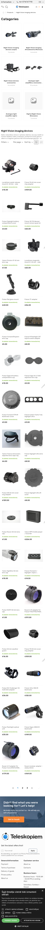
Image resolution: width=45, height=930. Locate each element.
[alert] (22, 909)
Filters (4, 142)
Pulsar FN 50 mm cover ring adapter (33, 650)
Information (6, 2)
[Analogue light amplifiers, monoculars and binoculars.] (34, 67)
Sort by (27, 142)
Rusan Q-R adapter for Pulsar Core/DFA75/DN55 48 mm (11, 768)
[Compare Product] (17, 168)
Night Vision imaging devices (26, 12)
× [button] (42, 891)
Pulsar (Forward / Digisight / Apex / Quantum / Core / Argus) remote (33, 573)
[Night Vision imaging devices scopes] (11, 34)
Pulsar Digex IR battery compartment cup (10, 376)
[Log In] (42, 7)
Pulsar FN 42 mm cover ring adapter (33, 183)
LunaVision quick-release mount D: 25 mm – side (11, 183)
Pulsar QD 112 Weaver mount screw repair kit (32, 222)
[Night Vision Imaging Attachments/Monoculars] (34, 34)
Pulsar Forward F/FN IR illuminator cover (10, 415)
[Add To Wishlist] (17, 160)
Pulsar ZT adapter (31, 299)
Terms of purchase (8, 868)
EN (40, 2)
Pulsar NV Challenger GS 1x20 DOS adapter (11, 689)
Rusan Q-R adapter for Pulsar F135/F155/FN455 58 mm (33, 611)
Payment (4, 864)
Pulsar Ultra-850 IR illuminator (31, 689)
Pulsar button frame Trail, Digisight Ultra (34, 415)
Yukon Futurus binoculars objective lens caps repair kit (11, 455)
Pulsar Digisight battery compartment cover (10, 222)
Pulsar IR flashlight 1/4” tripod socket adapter (33, 337)
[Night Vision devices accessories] (11, 67)
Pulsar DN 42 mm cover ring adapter (10, 494)
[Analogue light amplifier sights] (11, 100)
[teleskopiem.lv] (22, 836)
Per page (17, 142)
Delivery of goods (7, 871)
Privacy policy (6, 875)
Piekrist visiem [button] (11, 920)
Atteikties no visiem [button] (32, 920)
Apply (33, 851)
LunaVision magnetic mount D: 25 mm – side (32, 261)
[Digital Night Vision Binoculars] (34, 100)
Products (10, 12)
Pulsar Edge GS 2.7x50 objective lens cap (33, 376)
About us (4, 878)
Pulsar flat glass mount (10, 299)
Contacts (27, 868)
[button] (22, 926)
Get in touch (14, 819)
